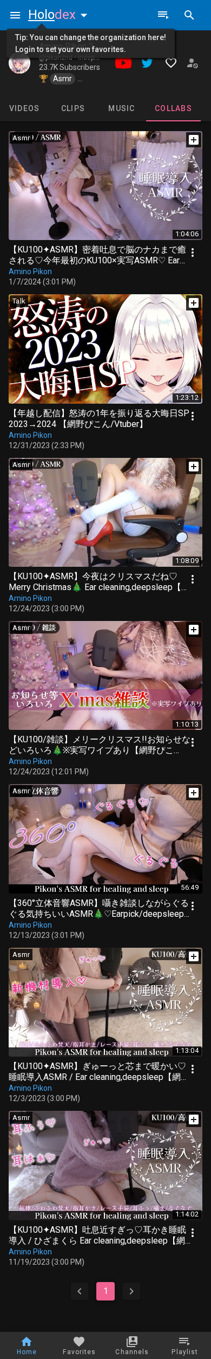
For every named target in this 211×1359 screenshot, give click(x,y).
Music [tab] (121, 108)
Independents (98, 57)
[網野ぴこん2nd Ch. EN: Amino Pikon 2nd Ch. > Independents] (19, 63)
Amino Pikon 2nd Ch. (77, 46)
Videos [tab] (24, 108)
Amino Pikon (30, 271)
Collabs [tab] (173, 108)
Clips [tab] (73, 108)
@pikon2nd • (58, 57)
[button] (60, 14)
